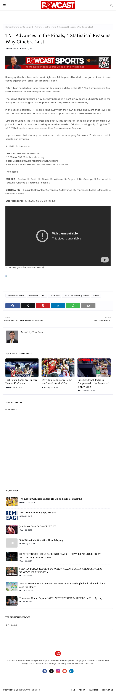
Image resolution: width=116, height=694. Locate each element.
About (82, 690)
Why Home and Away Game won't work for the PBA (57, 381)
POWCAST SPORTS (30, 689)
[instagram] (58, 671)
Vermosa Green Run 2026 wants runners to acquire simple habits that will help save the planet (62, 585)
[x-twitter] (51, 671)
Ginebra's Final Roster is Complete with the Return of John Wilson (92, 383)
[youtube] (64, 671)
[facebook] (44, 671)
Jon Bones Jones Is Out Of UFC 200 (37, 526)
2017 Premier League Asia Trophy (37, 512)
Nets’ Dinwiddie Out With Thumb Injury (41, 540)
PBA (44, 295)
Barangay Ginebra (21, 27)
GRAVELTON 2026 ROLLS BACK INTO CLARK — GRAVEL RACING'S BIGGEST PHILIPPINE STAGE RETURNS (60, 555)
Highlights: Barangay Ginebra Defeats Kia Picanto (21, 381)
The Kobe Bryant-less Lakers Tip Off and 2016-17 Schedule (50, 498)
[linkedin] (71, 671)
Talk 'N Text (55, 295)
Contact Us (107, 690)
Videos (96, 295)
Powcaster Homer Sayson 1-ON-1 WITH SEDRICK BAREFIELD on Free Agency (61, 598)
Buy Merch (93, 690)
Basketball (33, 295)
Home (8, 27)
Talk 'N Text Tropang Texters (76, 295)
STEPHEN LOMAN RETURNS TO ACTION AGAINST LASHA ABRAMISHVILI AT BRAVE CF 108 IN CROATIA (60, 570)
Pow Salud (13, 48)
